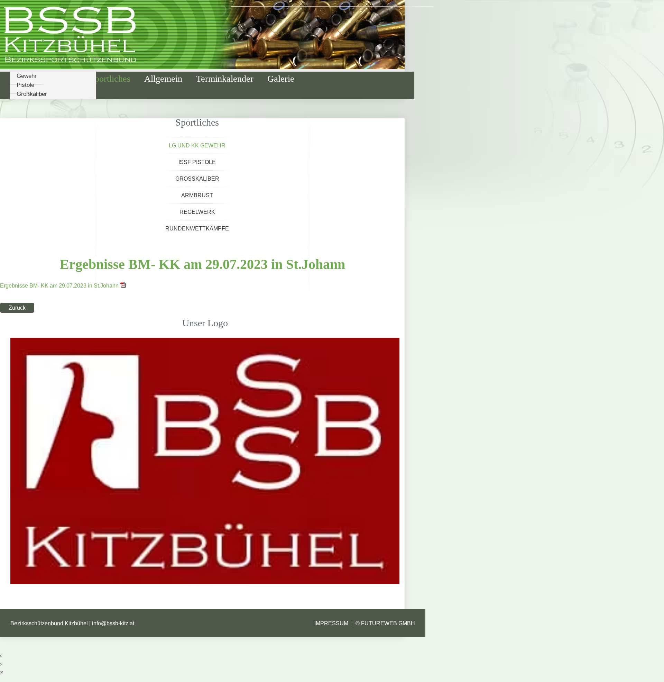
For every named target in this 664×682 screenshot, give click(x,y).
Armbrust (197, 195)
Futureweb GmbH (388, 623)
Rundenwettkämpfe (197, 228)
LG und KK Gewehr (197, 145)
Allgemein (163, 79)
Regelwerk (197, 212)
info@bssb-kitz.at (113, 623)
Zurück (17, 308)
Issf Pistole (197, 162)
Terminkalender (224, 79)
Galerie (280, 79)
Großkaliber (32, 94)
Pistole (25, 85)
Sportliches (110, 79)
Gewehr (27, 76)
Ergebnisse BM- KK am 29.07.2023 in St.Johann (60, 286)
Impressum (331, 623)
